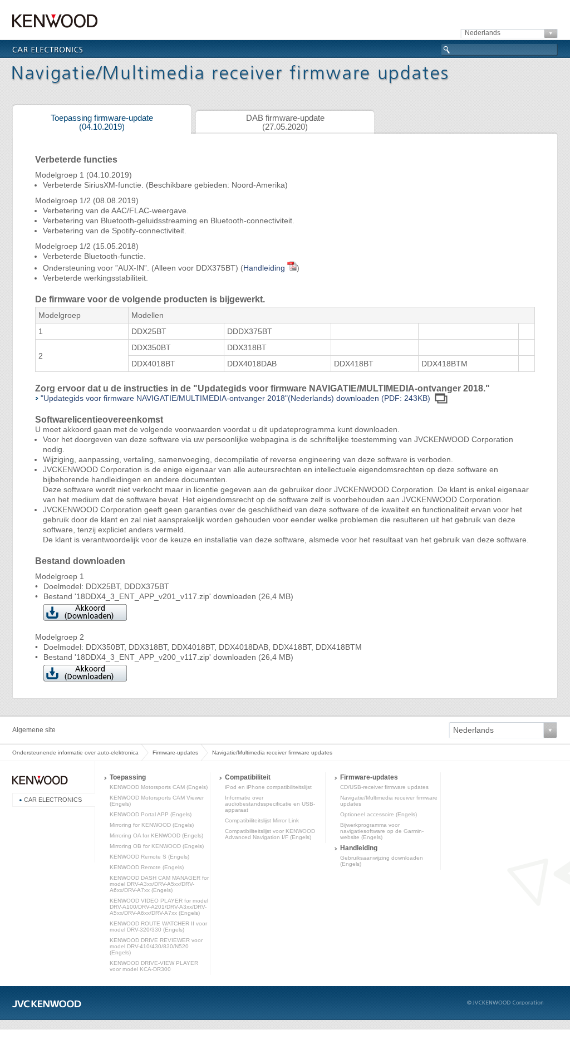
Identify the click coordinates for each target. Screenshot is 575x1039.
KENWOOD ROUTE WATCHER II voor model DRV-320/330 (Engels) (158, 926)
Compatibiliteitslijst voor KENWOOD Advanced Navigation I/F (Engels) (270, 834)
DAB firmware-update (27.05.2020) (285, 122)
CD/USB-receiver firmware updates (384, 787)
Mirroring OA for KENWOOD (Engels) (156, 835)
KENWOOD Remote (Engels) (147, 867)
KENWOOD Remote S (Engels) (149, 857)
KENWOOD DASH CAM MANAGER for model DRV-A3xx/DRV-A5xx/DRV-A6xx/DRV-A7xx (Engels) (159, 884)
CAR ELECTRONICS (53, 799)
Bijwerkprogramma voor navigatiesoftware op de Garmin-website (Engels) (382, 831)
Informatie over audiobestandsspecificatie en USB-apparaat (270, 804)
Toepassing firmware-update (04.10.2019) (102, 122)
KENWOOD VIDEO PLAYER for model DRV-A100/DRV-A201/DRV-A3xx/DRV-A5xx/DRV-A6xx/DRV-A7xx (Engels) (159, 907)
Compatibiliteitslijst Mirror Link (262, 820)
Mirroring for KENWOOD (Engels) (152, 825)
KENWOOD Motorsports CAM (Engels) (159, 787)
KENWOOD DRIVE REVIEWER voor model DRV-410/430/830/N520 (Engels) (156, 946)
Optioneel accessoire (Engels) (378, 814)
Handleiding (265, 267)
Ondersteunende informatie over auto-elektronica (75, 752)
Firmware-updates (175, 752)
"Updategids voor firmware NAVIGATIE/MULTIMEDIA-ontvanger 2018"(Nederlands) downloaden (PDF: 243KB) (235, 398)
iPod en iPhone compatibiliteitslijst (268, 787)
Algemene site (34, 730)
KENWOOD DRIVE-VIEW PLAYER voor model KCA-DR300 (154, 966)
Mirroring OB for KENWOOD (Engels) (157, 846)
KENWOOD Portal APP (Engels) (150, 814)
